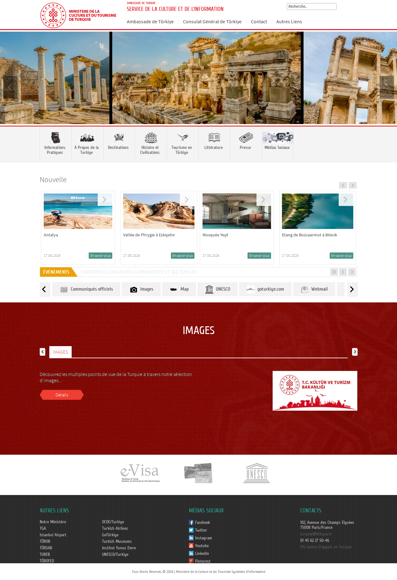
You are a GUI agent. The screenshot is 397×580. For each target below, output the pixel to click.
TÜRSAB (46, 548)
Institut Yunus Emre (119, 548)
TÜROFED (47, 561)
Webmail (318, 289)
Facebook (202, 522)
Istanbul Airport (53, 535)
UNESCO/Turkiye (115, 554)
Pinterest (203, 561)
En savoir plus (103, 255)
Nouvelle (53, 179)
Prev (11, 87)
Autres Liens (289, 21)
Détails (62, 395)
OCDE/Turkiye (113, 522)
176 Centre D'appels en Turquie (326, 547)
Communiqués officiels (90, 289)
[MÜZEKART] (198, 473)
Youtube (202, 545)
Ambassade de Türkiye (150, 21)
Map (183, 289)
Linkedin (202, 553)
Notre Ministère (53, 522)
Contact (259, 21)
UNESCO (221, 289)
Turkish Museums (117, 541)
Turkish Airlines (115, 528)
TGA (43, 528)
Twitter (201, 530)
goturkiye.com (269, 289)
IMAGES (60, 352)
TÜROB (45, 541)
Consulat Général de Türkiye (212, 21)
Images (145, 289)
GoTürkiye (110, 535)
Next (386, 87)
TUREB (45, 554)
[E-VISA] (140, 473)
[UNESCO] (256, 473)
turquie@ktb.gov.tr (316, 534)
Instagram (203, 538)
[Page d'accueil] (81, 14)
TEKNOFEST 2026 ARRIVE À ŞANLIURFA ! (117, 272)
